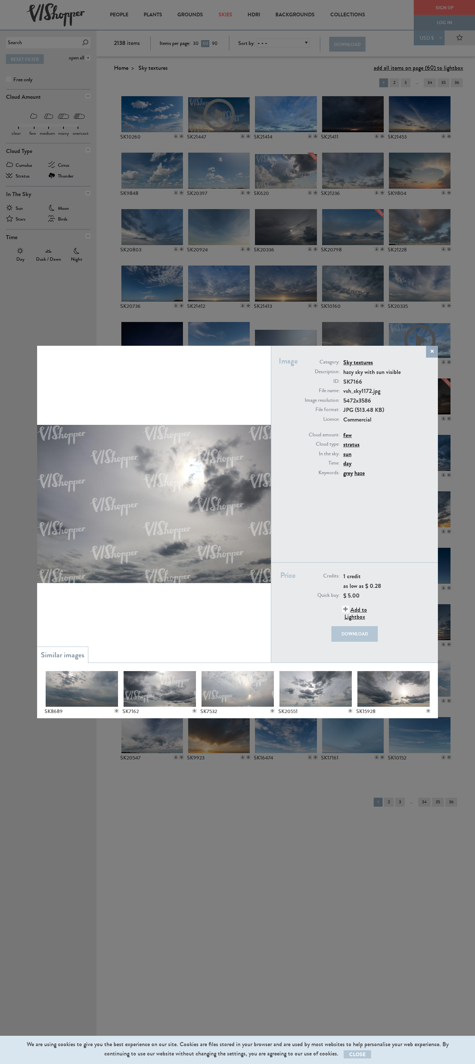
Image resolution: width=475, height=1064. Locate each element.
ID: (336, 381)
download (354, 634)
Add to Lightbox (355, 613)
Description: (327, 371)
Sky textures (358, 362)
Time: (334, 463)
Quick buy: (328, 595)
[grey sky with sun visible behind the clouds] (82, 689)
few (347, 435)
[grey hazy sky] (315, 689)
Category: (330, 362)
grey (348, 473)
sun (347, 454)
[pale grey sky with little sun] (237, 689)
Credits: (331, 576)
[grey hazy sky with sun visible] (159, 689)
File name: (329, 390)
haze (359, 473)
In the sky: (329, 454)
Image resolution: (322, 400)
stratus (351, 444)
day (347, 463)
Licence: (331, 419)
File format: (327, 409)
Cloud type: (328, 444)
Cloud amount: (324, 435)
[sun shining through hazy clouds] (393, 689)
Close (357, 1054)
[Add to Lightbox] (116, 711)
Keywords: (329, 472)
